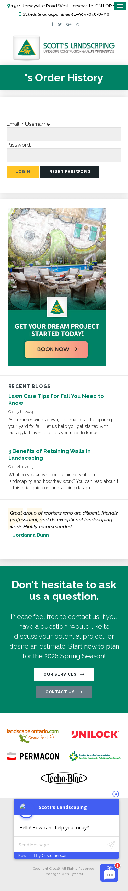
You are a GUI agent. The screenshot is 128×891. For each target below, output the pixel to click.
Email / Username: (29, 124)
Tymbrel (76, 874)
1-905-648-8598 (91, 14)
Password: (19, 145)
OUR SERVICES (59, 674)
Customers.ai (54, 855)
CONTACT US (60, 692)
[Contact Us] (57, 364)
